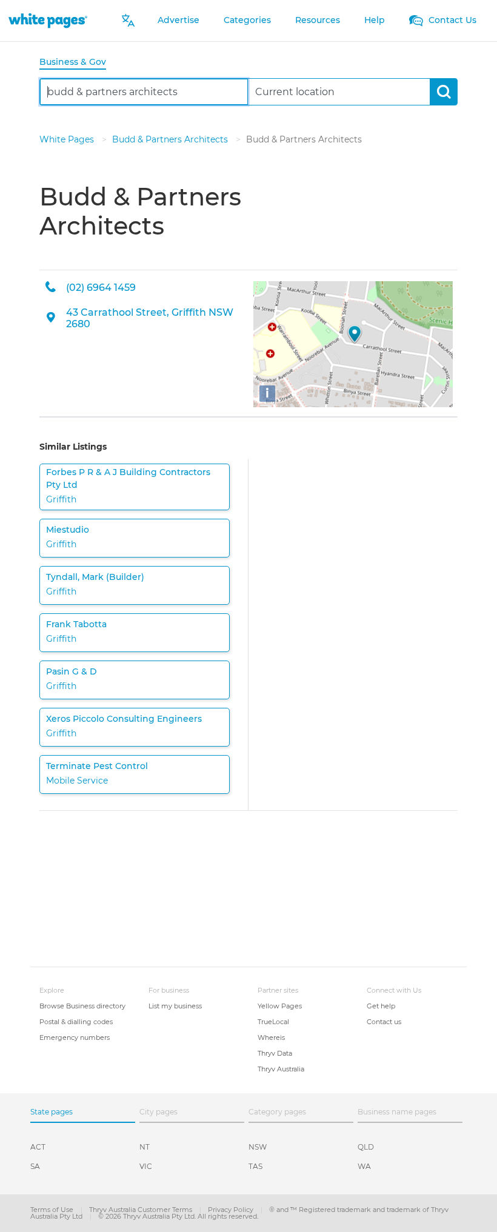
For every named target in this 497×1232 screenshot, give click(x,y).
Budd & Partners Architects (171, 139)
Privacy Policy (231, 1209)
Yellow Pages (280, 1006)
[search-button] (443, 92)
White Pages (67, 139)
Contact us (384, 1021)
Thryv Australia (281, 1069)
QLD (366, 1146)
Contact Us (451, 20)
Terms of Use (52, 1209)
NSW (257, 1146)
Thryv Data (275, 1053)
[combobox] (144, 92)
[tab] (77, 63)
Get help (381, 1006)
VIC (145, 1166)
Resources (317, 20)
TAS (255, 1166)
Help (374, 20)
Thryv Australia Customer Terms (141, 1209)
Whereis (271, 1037)
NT (144, 1146)
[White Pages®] (47, 20)
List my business (175, 1006)
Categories (247, 20)
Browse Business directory (82, 1006)
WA (364, 1166)
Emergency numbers (74, 1037)
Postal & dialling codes (76, 1021)
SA (35, 1166)
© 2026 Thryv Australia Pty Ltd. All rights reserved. (178, 1216)
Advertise (178, 20)
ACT (37, 1146)
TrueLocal (273, 1021)
